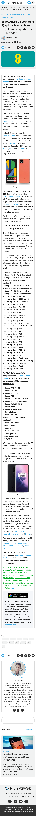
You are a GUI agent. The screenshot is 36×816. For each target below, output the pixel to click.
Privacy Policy (14, 797)
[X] (15, 801)
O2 (22, 545)
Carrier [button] (21, 14)
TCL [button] (3, 646)
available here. (11, 624)
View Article (28, 729)
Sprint (19, 543)
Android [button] (5, 14)
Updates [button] (10, 17)
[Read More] (18, 742)
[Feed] (26, 801)
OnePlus (18, 534)
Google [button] (25, 639)
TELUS (17, 545)
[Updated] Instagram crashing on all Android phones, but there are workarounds (17, 757)
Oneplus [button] (11, 643)
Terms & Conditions (27, 797)
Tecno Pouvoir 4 (12, 204)
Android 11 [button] (14, 14)
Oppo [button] (17, 643)
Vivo (22, 531)
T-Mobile (13, 543)
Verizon (25, 543)
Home (3, 7)
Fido (7, 543)
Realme (21, 148)
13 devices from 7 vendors (17, 195)
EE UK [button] (28, 14)
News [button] (4, 17)
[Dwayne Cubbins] (18, 668)
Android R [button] (13, 639)
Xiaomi (5, 148)
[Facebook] (10, 801)
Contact (4, 797)
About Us (6, 793)
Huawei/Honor (8, 534)
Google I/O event (9, 121)
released (13, 143)
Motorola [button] (4, 643)
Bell (4, 548)
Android (7, 751)
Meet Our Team (16, 793)
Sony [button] (29, 643)
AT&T (5, 545)
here (12, 588)
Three (26, 545)
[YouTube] (21, 801)
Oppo (11, 148)
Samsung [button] (23, 643)
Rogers (11, 545)
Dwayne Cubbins (13, 37)
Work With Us (28, 793)
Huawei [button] (31, 639)
